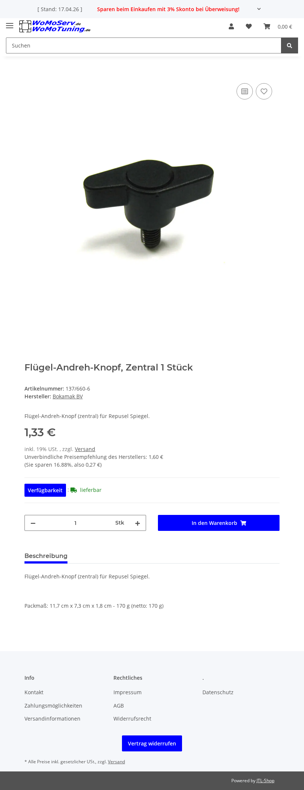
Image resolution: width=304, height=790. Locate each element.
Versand (85, 449)
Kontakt (33, 692)
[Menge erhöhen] (137, 523)
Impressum (127, 692)
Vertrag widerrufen (152, 743)
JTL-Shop (265, 780)
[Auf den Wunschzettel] (264, 91)
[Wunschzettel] (249, 26)
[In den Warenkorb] (30, 73)
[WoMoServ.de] (54, 26)
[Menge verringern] (33, 523)
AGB (118, 705)
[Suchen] (289, 45)
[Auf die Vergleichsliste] (245, 91)
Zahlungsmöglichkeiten (53, 705)
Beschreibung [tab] (45, 555)
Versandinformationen (52, 718)
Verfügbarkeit (45, 490)
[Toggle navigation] (9, 22)
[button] (231, 26)
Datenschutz (218, 692)
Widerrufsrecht (132, 718)
